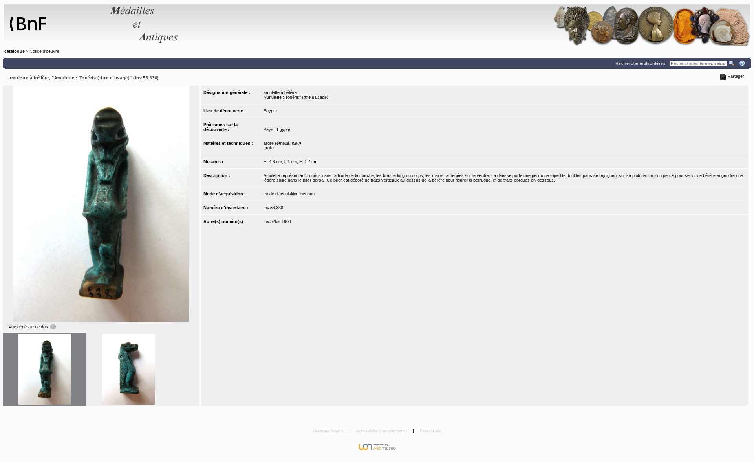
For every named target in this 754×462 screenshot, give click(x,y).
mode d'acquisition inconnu (289, 193)
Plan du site (430, 431)
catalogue (14, 51)
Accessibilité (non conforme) (382, 431)
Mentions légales (328, 431)
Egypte (270, 111)
